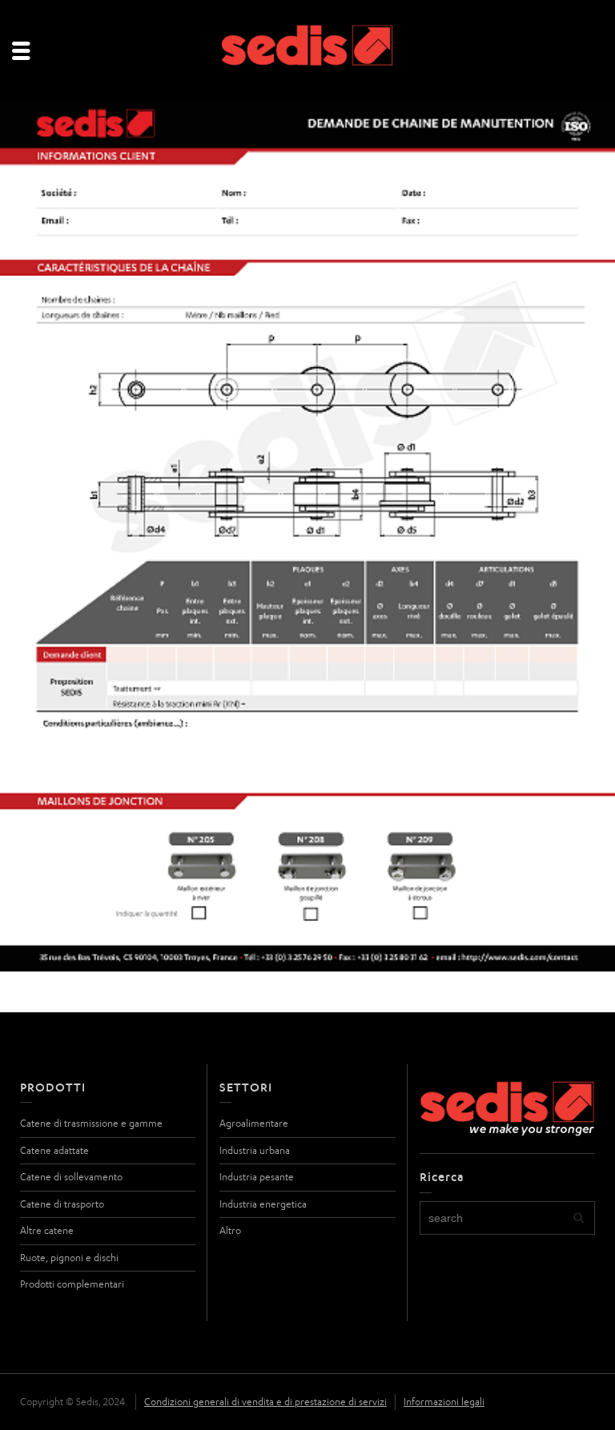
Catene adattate (54, 1150)
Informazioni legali (444, 1402)
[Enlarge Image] (307, 536)
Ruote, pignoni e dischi (69, 1258)
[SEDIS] (308, 52)
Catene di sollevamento (71, 1177)
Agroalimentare (253, 1123)
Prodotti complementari (72, 1284)
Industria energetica (263, 1204)
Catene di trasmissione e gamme (91, 1123)
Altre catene (47, 1230)
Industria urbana (254, 1150)
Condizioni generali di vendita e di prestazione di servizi (265, 1402)
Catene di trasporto (62, 1204)
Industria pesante (256, 1177)
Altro (230, 1230)
